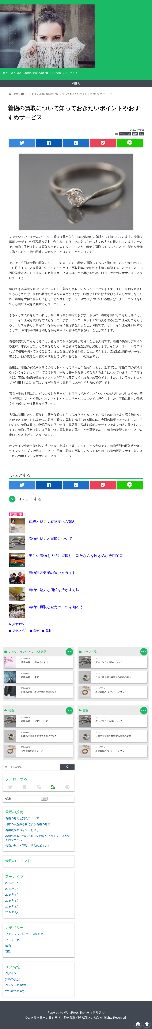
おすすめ (16, 624)
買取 (141, 134)
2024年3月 (12, 900)
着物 (135, 134)
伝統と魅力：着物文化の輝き (52, 521)
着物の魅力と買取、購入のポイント (27, 845)
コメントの (15, 985)
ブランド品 (125, 134)
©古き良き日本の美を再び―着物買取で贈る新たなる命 (62, 1017)
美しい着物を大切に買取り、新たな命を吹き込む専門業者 (76, 556)
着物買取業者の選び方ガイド (52, 573)
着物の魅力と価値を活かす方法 (54, 590)
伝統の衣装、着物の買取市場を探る (39, 692)
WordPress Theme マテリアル (84, 1012)
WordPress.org (14, 990)
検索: (8, 798)
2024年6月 (12, 882)
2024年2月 (12, 906)
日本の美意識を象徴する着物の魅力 (113, 677)
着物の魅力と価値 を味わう (34, 662)
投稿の (12, 979)
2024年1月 (12, 912)
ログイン (10, 973)
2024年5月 (12, 888)
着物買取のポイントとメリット (111, 692)
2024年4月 (12, 894)
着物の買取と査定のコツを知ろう (56, 607)
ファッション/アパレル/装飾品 (24, 934)
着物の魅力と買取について (50, 539)
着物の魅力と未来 (30, 677)
